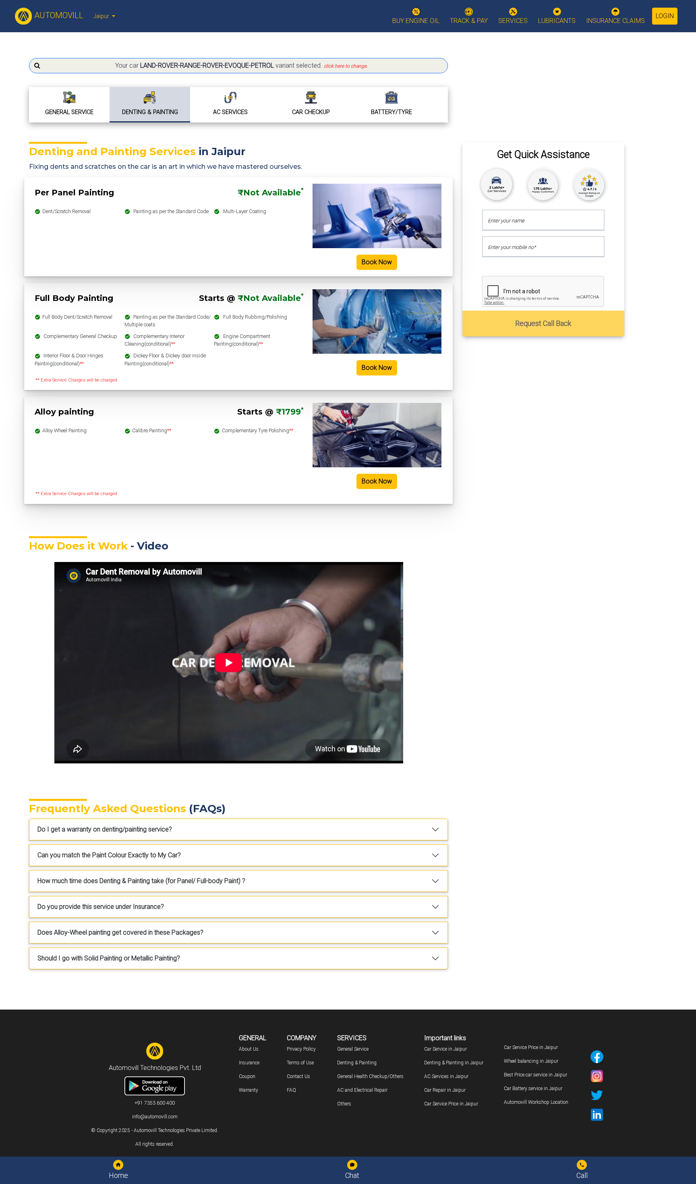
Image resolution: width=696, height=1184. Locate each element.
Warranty (248, 1090)
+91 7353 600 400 (155, 1103)
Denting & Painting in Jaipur (453, 1063)
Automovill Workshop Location (536, 1102)
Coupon (247, 1076)
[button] (238, 65)
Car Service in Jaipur (445, 1049)
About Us (249, 1049)
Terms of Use (300, 1063)
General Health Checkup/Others (370, 1076)
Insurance (249, 1063)
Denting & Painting (357, 1063)
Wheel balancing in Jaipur (531, 1061)
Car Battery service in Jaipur (533, 1088)
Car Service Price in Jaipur (451, 1104)
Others (344, 1104)
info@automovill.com (155, 1117)
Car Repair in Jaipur (445, 1090)
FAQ (291, 1090)
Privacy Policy (301, 1049)
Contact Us (298, 1076)
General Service (353, 1049)
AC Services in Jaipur (446, 1076)
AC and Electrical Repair (362, 1090)
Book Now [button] (377, 262)
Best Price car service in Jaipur (535, 1075)
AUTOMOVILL (57, 15)
